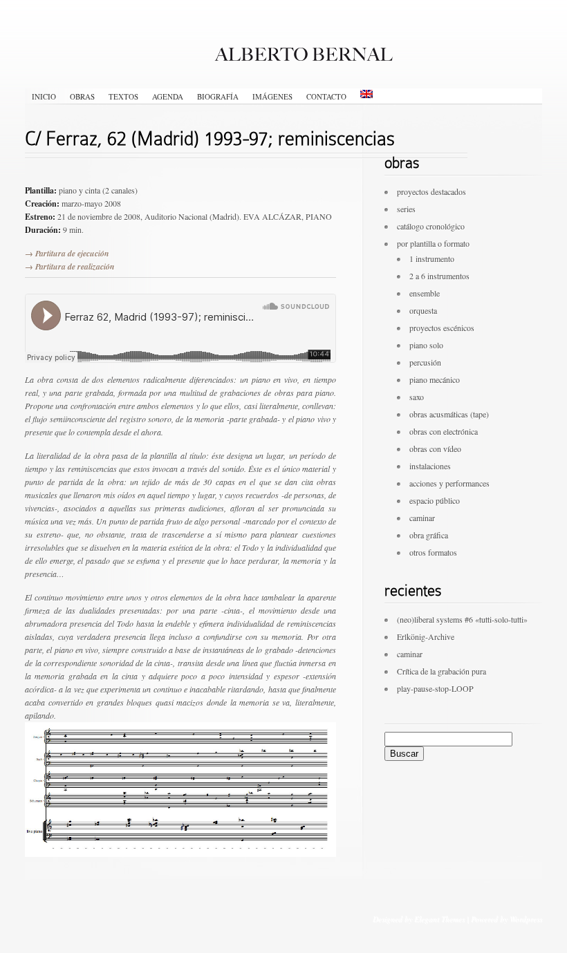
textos (123, 96)
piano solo (426, 344)
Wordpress (526, 919)
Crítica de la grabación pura (441, 671)
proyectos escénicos (441, 327)
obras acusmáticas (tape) (449, 413)
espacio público (434, 500)
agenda (167, 96)
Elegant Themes (439, 919)
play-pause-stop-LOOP (435, 688)
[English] (366, 94)
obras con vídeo (435, 448)
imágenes (272, 96)
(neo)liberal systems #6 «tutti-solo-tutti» (462, 619)
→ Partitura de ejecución (67, 253)
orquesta (423, 310)
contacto (326, 96)
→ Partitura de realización (70, 266)
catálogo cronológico (431, 226)
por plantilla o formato (433, 243)
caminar (422, 517)
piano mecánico (434, 379)
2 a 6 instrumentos (439, 275)
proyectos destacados (431, 191)
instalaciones (430, 465)
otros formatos (433, 552)
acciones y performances (449, 483)
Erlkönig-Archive (425, 636)
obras (82, 96)
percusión (425, 362)
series (406, 208)
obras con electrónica (443, 431)
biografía (218, 96)
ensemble (424, 293)
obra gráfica (428, 534)
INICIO (44, 96)
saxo (416, 396)
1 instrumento (431, 258)
